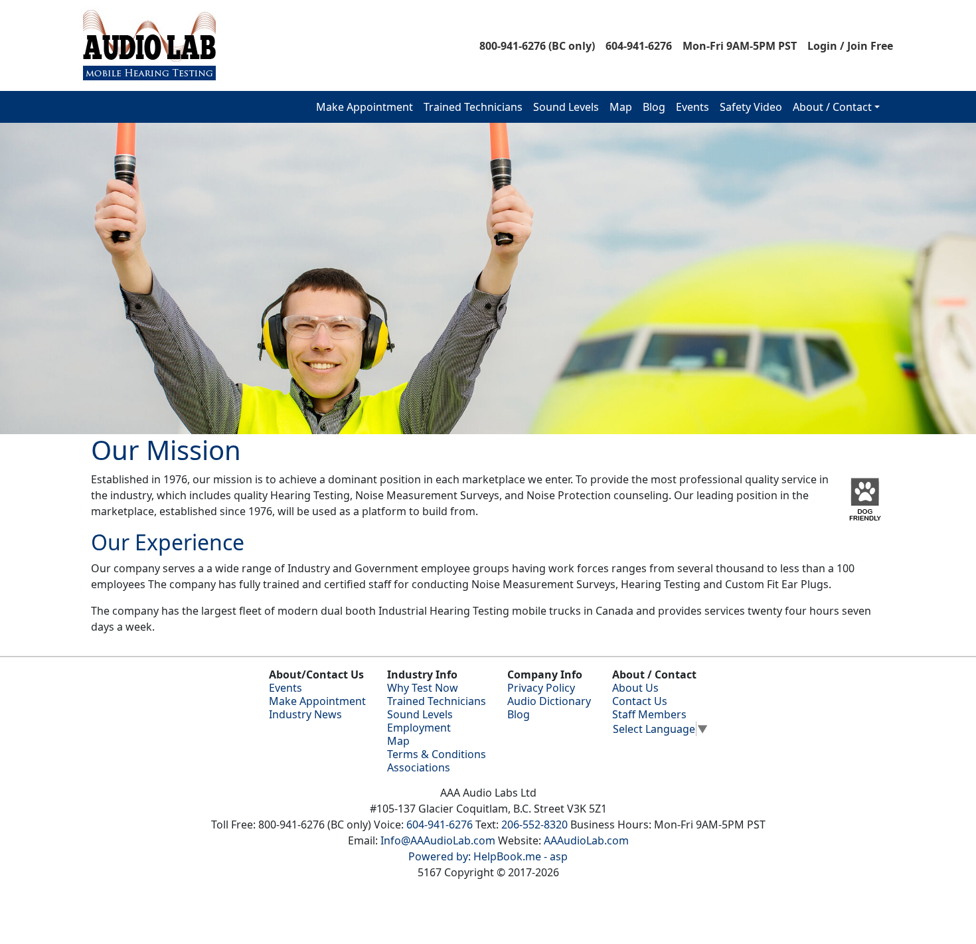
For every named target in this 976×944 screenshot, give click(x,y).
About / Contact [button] (832, 107)
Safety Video (751, 107)
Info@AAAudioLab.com (437, 840)
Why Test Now (422, 687)
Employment (419, 727)
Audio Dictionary (549, 701)
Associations (418, 767)
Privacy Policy (541, 687)
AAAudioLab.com (586, 840)
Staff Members (649, 714)
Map (621, 107)
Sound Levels (566, 107)
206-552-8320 (534, 824)
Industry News (305, 714)
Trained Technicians (473, 107)
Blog (654, 107)
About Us (635, 687)
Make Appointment (364, 107)
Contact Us (639, 701)
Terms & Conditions (436, 754)
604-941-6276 (639, 46)
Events (692, 107)
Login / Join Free (850, 46)
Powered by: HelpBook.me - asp (488, 856)
